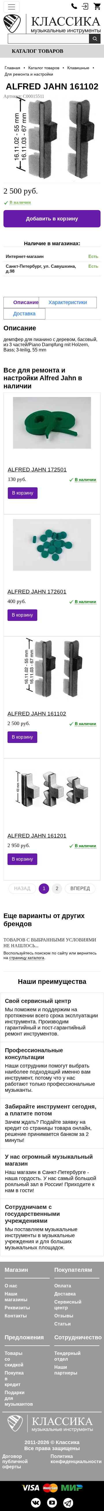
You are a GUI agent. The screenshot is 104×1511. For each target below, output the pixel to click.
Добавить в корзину (52, 219)
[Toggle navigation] (11, 7)
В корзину (22, 492)
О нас (11, 1285)
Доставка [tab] (24, 314)
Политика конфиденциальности (76, 1459)
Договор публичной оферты (15, 1461)
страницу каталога (26, 957)
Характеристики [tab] (68, 302)
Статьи (62, 1323)
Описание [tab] (26, 302)
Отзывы (63, 1315)
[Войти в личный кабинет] (84, 6)
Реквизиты (17, 1307)
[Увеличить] (52, 139)
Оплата (62, 1285)
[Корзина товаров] (97, 6)
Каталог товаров (36, 51)
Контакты (16, 1315)
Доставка (65, 1293)
